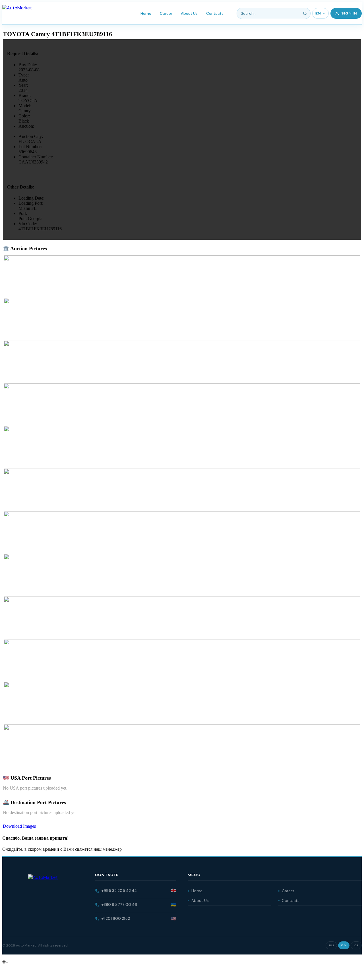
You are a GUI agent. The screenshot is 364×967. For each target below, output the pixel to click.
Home (145, 13)
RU (331, 945)
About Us (189, 13)
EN (318, 13)
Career (166, 13)
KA (356, 945)
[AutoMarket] (17, 13)
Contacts (215, 13)
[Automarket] (4, 956)
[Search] (304, 13)
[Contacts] (8, 956)
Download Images (19, 826)
